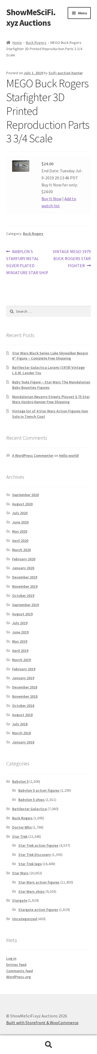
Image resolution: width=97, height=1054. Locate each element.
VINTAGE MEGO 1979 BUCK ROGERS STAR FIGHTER (72, 258)
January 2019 (23, 677)
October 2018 (23, 705)
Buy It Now (51, 198)
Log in (11, 958)
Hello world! (69, 455)
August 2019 (22, 614)
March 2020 (21, 549)
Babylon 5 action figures (39, 790)
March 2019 (21, 659)
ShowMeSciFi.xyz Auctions (31, 17)
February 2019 (23, 669)
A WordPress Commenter (32, 455)
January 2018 (23, 742)
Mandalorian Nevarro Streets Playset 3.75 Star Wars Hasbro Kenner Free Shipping (51, 399)
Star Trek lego (30, 863)
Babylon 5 (20, 781)
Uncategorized (24, 918)
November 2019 (24, 586)
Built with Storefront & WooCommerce (42, 1022)
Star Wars (20, 873)
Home (17, 42)
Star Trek (19, 836)
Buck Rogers (36, 42)
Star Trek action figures (38, 845)
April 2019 (20, 650)
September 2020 (25, 494)
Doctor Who (22, 827)
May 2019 (19, 641)
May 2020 (19, 531)
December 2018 (24, 687)
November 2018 (24, 696)
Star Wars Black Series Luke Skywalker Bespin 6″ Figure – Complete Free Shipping (50, 356)
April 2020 (20, 540)
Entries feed (16, 964)
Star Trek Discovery (34, 854)
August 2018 (22, 714)
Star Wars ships (31, 891)
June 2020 (20, 522)
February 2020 (23, 559)
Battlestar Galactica (29, 808)
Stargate (19, 900)
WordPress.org (18, 976)
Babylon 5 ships (31, 799)
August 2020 (22, 504)
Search (48, 1045)
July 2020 (19, 512)
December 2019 (24, 577)
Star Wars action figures (39, 882)
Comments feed (19, 970)
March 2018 (21, 732)
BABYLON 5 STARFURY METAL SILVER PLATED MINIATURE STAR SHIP (27, 261)
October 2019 (23, 595)
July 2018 (19, 724)
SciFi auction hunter (65, 72)
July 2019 (19, 622)
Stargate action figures (38, 909)
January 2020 (23, 567)
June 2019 (20, 632)
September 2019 (25, 604)
